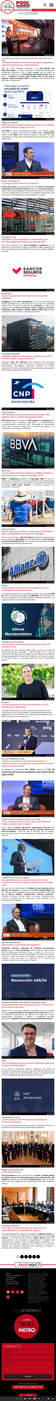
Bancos (38, 1299)
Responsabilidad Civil (35, 1297)
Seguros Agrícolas (34, 1279)
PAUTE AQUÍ (10, 1287)
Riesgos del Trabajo (41, 1275)
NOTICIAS (9, 1279)
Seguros (30, 1273)
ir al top (29, 1395)
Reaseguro (38, 1273)
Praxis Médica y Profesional (36, 1283)
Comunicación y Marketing (37, 1291)
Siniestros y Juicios (34, 1295)
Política (31, 1300)
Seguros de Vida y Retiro (36, 1277)
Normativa (31, 1299)
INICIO (8, 1273)
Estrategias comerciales (36, 1288)
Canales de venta (40, 1286)
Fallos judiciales (33, 1302)
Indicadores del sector (35, 1290)
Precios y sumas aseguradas (37, 1293)
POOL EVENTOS (12, 1281)
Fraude (45, 1297)
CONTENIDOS (11, 1277)
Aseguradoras (40, 1300)
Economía (46, 1299)
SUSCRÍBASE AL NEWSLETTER (28, 1387)
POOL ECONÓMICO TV (14, 1275)
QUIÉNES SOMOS (12, 1283)
